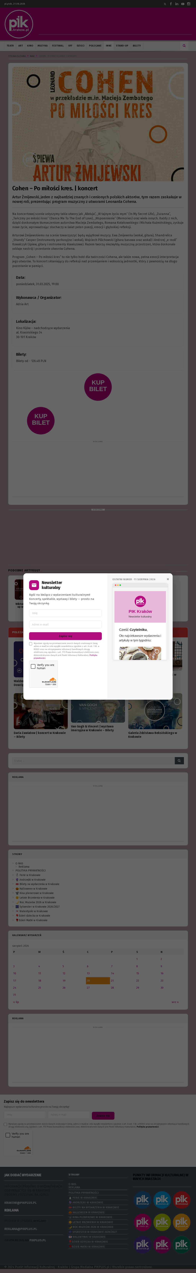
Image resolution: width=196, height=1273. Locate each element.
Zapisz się (65, 636)
